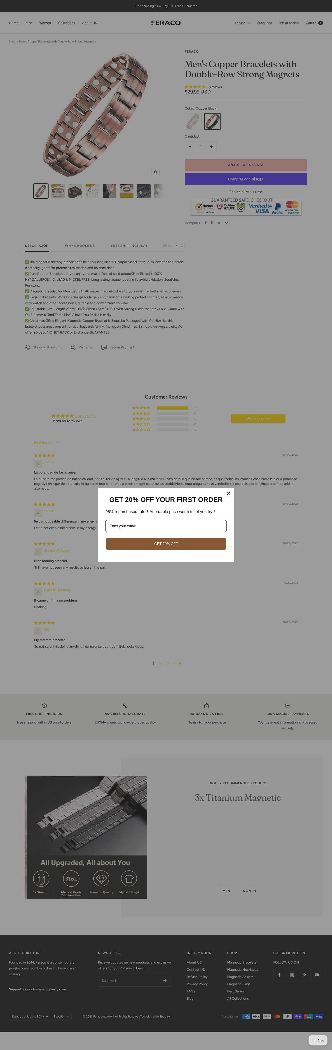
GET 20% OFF (166, 544)
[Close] (228, 493)
